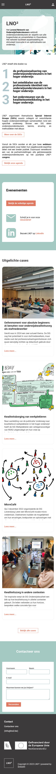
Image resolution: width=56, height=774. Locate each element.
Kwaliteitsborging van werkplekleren (25, 416)
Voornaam (10, 668)
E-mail (9, 678)
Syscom (21, 766)
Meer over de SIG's (13, 134)
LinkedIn (40, 233)
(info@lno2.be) (11, 731)
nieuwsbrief (25, 220)
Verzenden (13, 704)
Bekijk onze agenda (13, 163)
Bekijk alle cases (28, 630)
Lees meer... (10, 351)
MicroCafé (10, 504)
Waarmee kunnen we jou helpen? (19, 688)
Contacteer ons (11, 726)
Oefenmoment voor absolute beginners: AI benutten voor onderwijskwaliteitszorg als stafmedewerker (28, 325)
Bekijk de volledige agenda (21, 203)
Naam (31, 668)
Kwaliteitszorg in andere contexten (24, 592)
